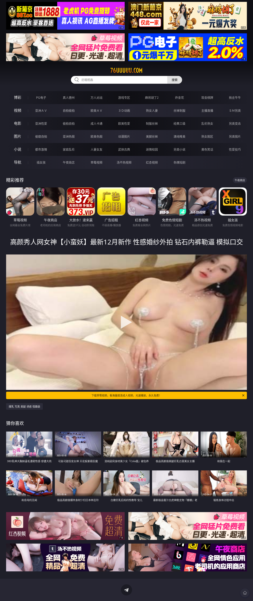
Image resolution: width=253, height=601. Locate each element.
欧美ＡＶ (96, 111)
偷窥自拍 (41, 136)
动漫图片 (124, 136)
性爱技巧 (235, 149)
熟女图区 (207, 136)
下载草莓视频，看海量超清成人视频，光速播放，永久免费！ (126, 395)
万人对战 (96, 98)
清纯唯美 (179, 136)
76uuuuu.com (126, 70)
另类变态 (235, 123)
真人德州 (69, 98)
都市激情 (41, 149)
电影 (17, 123)
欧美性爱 (124, 123)
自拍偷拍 (69, 111)
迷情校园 (152, 149)
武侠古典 (124, 149)
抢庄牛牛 (235, 98)
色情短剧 (179, 162)
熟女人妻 (152, 111)
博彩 (17, 97)
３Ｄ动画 (124, 111)
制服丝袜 (152, 123)
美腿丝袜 (152, 136)
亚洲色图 (69, 136)
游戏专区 (124, 98)
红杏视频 (152, 162)
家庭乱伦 (69, 149)
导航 (17, 162)
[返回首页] (244, 592)
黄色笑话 (207, 149)
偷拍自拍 (69, 123)
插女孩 (41, 162)
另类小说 (179, 149)
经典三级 (179, 123)
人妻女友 (96, 149)
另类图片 (235, 136)
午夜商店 (69, 162)
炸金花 (179, 98)
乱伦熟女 (207, 123)
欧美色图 (96, 136)
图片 (17, 136)
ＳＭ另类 (235, 111)
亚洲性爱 (41, 123)
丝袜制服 (179, 111)
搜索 (175, 80)
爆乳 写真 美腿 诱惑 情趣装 (24, 406)
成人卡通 (96, 123)
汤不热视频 (124, 162)
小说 (17, 149)
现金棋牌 (207, 98)
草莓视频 (96, 162)
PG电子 (41, 98)
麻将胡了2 (152, 98)
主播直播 (207, 111)
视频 (17, 110)
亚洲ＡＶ (41, 111)
